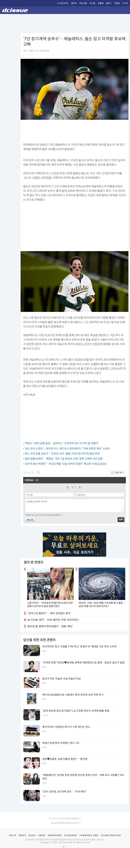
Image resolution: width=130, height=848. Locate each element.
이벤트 (117, 3)
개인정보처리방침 (55, 835)
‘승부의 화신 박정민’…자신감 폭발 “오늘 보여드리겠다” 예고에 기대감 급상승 (65, 463)
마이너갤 (83, 3)
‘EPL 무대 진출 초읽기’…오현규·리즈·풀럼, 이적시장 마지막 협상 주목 (62, 453)
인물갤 (100, 3)
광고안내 (31, 835)
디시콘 (125, 3)
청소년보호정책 (70, 835)
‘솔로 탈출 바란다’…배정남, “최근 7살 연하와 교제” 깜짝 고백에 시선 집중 (63, 458)
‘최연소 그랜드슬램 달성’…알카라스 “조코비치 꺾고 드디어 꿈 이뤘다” (61, 443)
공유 (38, 472)
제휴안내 (22, 835)
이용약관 (41, 835)
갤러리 (74, 3)
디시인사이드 (62, 3)
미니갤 (92, 3)
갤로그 (109, 3)
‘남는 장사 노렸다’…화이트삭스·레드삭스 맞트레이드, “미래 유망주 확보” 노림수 (67, 448)
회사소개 (12, 835)
